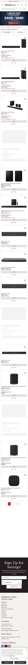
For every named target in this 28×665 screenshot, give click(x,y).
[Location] (18, 4)
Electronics (9, 27)
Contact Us (4, 616)
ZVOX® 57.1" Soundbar (5, 360)
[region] (14, 656)
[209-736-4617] (22, 4)
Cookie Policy (12, 655)
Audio (13, 27)
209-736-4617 (8, 628)
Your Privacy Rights (14, 658)
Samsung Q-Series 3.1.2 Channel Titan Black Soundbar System (13, 210)
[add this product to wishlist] (25, 38)
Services (3, 610)
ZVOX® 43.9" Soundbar (5, 293)
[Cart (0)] (25, 4)
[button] (2, 4)
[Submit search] (24, 9)
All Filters (8, 32)
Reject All (7, 662)
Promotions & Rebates (7, 609)
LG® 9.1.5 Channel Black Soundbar (7, 112)
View (14, 60)
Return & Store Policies (7, 617)
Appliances (4, 602)
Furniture (3, 604)
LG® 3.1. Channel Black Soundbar (7, 81)
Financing (3, 614)
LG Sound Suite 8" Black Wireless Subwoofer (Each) (10, 488)
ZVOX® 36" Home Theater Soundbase (8, 267)
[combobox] (20, 32)
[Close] (26, 649)
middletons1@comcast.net (11, 630)
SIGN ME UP (14, 587)
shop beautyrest (14, 23)
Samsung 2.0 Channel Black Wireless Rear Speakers (11, 183)
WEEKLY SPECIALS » (14, 1)
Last (18, 503)
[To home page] (10, 5)
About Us (3, 612)
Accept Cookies (20, 662)
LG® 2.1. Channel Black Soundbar (7, 51)
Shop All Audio (19, 27)
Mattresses (4, 605)
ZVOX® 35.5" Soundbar (5, 241)
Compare (15, 62)
